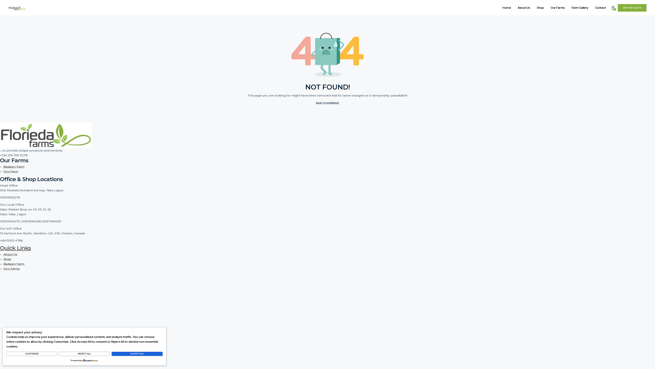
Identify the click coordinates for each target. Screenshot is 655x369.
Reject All (84, 353)
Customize (32, 353)
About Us (524, 7)
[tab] (327, 185)
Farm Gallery (580, 7)
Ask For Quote (632, 7)
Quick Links (15, 248)
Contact (600, 7)
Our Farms (558, 7)
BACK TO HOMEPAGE (327, 103)
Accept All (137, 353)
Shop (540, 7)
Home (507, 7)
